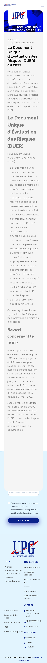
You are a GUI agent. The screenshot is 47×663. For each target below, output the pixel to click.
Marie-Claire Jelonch (24, 42)
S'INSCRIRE (23, 521)
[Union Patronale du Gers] (10, 4)
